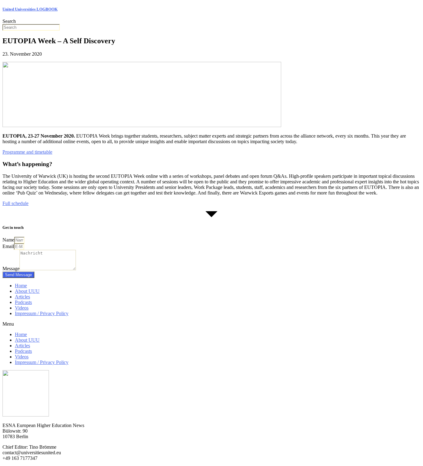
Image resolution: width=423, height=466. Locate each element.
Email (8, 246)
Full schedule (15, 203)
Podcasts (23, 302)
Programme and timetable (27, 152)
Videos (21, 307)
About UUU (27, 291)
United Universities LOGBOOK (30, 9)
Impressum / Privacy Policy (41, 313)
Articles (22, 296)
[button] (211, 324)
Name (8, 239)
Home (21, 285)
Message (11, 268)
